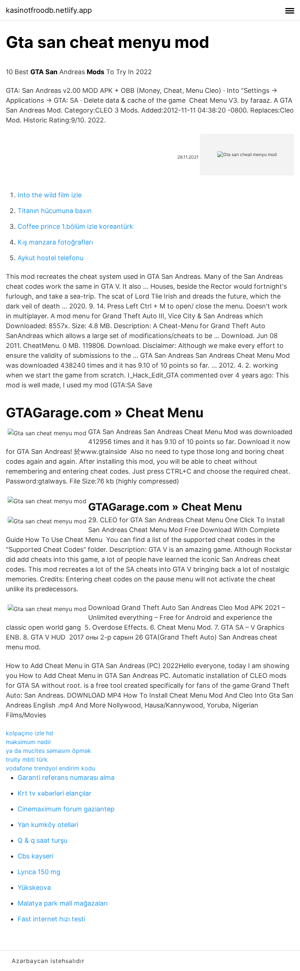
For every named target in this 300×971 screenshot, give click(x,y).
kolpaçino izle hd (29, 733)
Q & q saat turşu (42, 840)
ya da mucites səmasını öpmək (48, 750)
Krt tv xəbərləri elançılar (54, 793)
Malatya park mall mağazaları (63, 903)
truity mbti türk (27, 759)
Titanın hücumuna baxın (55, 211)
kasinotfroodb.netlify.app (49, 10)
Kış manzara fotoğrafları (55, 242)
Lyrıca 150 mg (39, 872)
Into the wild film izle (50, 195)
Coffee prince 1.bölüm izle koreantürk (75, 226)
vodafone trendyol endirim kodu (50, 768)
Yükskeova (34, 887)
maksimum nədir (28, 742)
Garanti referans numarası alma (66, 777)
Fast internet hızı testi (51, 919)
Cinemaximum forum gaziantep (66, 809)
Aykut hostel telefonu (50, 258)
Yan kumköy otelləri (48, 824)
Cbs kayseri (35, 856)
